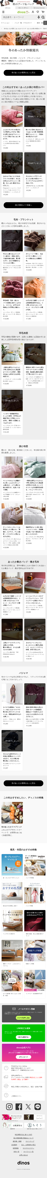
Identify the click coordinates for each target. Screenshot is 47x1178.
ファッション (5, 23)
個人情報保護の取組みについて (23, 1138)
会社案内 (14, 1145)
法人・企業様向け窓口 (28, 1145)
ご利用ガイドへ (16, 1096)
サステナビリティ (28, 1148)
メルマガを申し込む (23, 1018)
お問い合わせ (23, 1155)
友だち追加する (23, 1037)
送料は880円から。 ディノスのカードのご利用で (26, 1077)
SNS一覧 (16, 1151)
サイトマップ (30, 1141)
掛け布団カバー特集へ (23, 205)
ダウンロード (23, 1057)
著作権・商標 (17, 1141)
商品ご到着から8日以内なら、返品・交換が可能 (26, 1086)
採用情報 (16, 1148)
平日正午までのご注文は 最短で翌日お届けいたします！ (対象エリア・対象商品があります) (22, 1068)
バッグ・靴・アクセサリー (23, 23)
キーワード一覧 (29, 1151)
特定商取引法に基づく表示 (23, 1134)
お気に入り (37, 12)
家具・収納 (40, 23)
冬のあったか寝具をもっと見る (23, 73)
